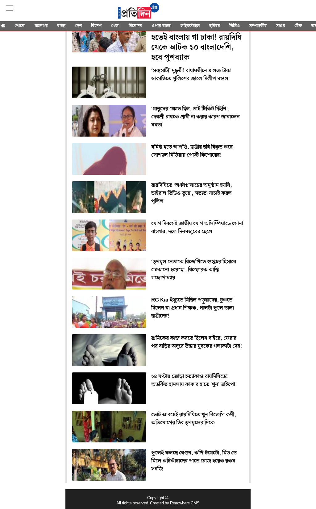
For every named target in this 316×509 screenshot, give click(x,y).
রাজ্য (61, 26)
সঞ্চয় (280, 26)
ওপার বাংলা (161, 26)
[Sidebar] (9, 8)
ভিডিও (234, 26)
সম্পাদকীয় (258, 26)
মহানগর (41, 26)
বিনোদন (135, 26)
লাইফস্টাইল (190, 26)
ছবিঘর (214, 26)
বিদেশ (96, 26)
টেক (298, 26)
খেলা (115, 26)
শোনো (20, 26)
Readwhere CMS (185, 503)
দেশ (78, 26)
